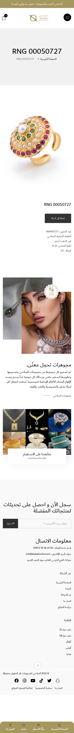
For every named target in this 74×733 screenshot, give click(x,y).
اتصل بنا (67, 601)
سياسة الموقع (64, 607)
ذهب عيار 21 (65, 630)
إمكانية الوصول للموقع (22, 688)
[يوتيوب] (33, 681)
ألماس (68, 648)
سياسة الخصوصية (43, 688)
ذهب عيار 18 (65, 636)
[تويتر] (49, 681)
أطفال (68, 642)
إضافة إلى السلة (58, 218)
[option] (37, 143)
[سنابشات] (58, 681)
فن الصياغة (66, 595)
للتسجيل (10, 523)
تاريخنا (68, 589)
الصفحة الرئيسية (48, 59)
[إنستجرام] (24, 681)
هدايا (69, 654)
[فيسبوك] (16, 681)
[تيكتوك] (41, 681)
